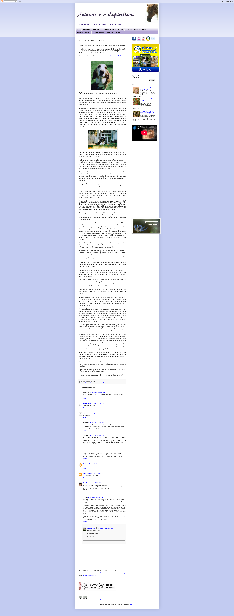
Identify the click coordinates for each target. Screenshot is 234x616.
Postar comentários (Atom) (89, 575)
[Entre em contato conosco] (153, 40)
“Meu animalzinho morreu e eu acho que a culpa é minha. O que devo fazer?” (147, 113)
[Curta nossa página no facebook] (134, 40)
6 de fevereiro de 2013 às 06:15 (95, 463)
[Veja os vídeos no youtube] (143, 40)
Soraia (84, 463)
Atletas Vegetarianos (98, 32)
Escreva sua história (140, 29)
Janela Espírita (91, 528)
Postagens (129, 29)
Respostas (87, 525)
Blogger (131, 604)
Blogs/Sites (110, 32)
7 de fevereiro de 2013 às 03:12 (94, 483)
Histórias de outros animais (109, 382)
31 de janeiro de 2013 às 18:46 (96, 435)
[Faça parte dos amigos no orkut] (139, 40)
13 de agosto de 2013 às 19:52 (105, 528)
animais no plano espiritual (97, 382)
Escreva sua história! (116, 56)
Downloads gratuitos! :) (83, 32)
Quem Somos (96, 29)
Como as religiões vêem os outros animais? (147, 88)
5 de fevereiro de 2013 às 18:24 (96, 451)
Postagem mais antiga (120, 573)
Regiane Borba (87, 403)
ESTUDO (120, 29)
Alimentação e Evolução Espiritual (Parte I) (146, 99)
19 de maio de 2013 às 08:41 (95, 497)
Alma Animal (86, 29)
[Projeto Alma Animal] (148, 40)
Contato (118, 32)
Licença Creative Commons (103, 600)
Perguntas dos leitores (109, 29)
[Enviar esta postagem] (94, 381)
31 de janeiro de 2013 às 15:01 (96, 422)
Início (78, 29)
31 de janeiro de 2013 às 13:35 (99, 403)
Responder (86, 398)
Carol (84, 483)
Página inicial (102, 573)
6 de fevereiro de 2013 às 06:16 (95, 473)
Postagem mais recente (85, 573)
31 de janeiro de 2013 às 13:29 (98, 392)
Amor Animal (88, 382)
